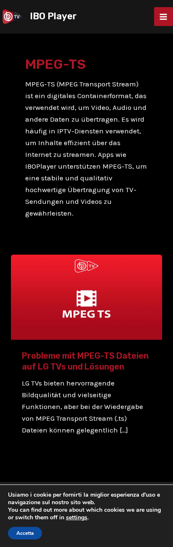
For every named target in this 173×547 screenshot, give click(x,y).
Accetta (25, 533)
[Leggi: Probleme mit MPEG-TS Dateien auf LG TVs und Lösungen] (86, 296)
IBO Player (53, 16)
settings (76, 517)
